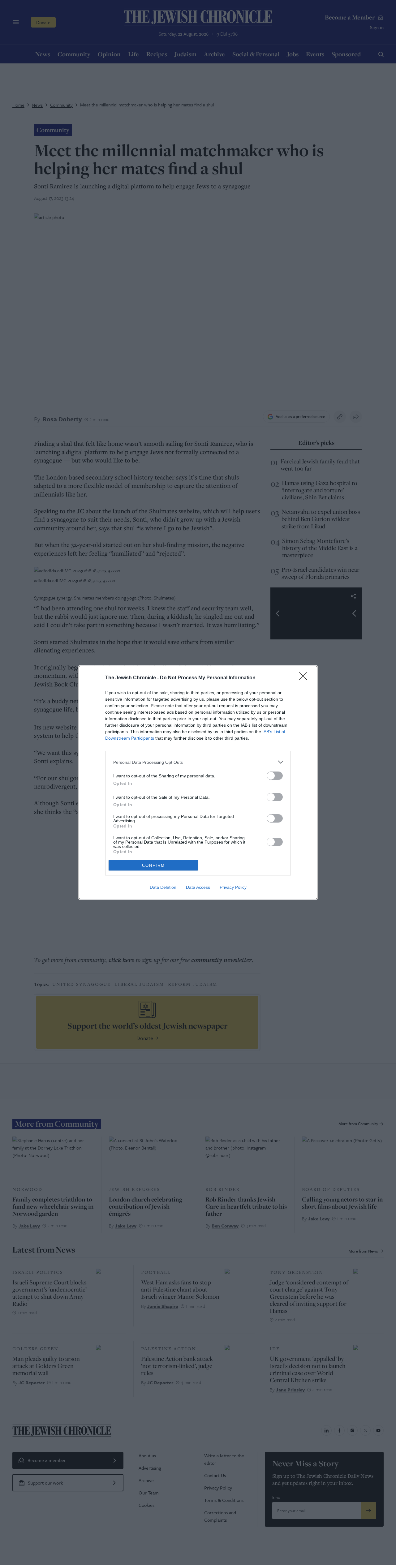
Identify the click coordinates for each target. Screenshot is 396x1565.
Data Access (198, 887)
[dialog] (198, 782)
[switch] (275, 776)
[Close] (305, 678)
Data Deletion (163, 887)
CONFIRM (153, 865)
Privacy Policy (233, 887)
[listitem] (198, 762)
